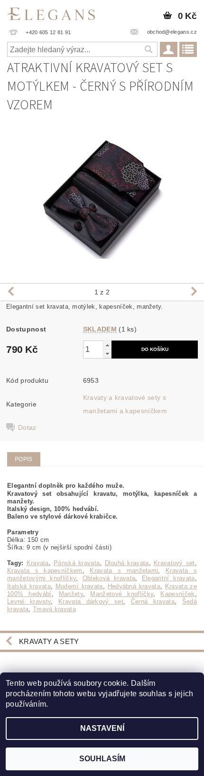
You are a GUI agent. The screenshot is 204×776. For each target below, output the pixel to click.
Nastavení (102, 728)
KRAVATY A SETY (49, 641)
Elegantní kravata (168, 578)
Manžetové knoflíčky (121, 593)
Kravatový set (174, 563)
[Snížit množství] (107, 353)
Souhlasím (102, 759)
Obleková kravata (109, 578)
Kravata (38, 563)
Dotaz (27, 427)
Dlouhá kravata (127, 563)
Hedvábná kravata (134, 586)
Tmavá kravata (54, 609)
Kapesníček (177, 593)
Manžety (71, 593)
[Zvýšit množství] (107, 345)
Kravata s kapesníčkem (45, 570)
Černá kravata (153, 601)
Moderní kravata (79, 586)
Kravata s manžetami (124, 570)
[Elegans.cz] (51, 12)
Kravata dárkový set (90, 601)
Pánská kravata (77, 563)
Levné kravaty (29, 601)
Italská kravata (29, 586)
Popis (24, 459)
